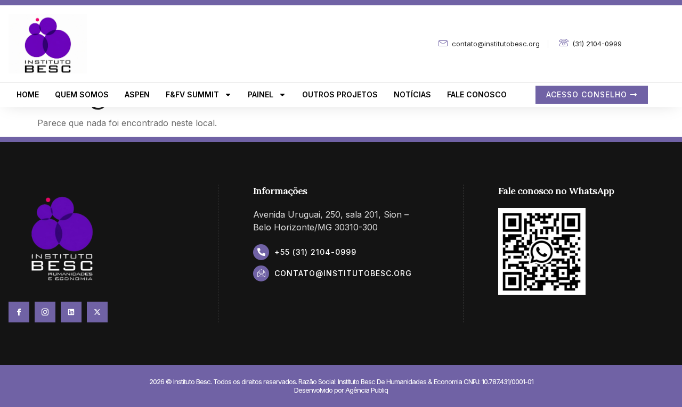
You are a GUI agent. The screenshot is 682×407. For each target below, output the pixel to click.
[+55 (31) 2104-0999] (261, 252)
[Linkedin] (71, 312)
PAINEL (260, 94)
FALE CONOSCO (477, 94)
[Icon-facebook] (19, 312)
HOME (28, 94)
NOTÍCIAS (412, 94)
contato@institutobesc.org (343, 273)
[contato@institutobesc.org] (261, 273)
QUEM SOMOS (82, 94)
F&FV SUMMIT (192, 94)
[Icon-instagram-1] (45, 312)
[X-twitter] (97, 312)
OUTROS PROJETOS (340, 94)
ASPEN (137, 94)
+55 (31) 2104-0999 (315, 251)
